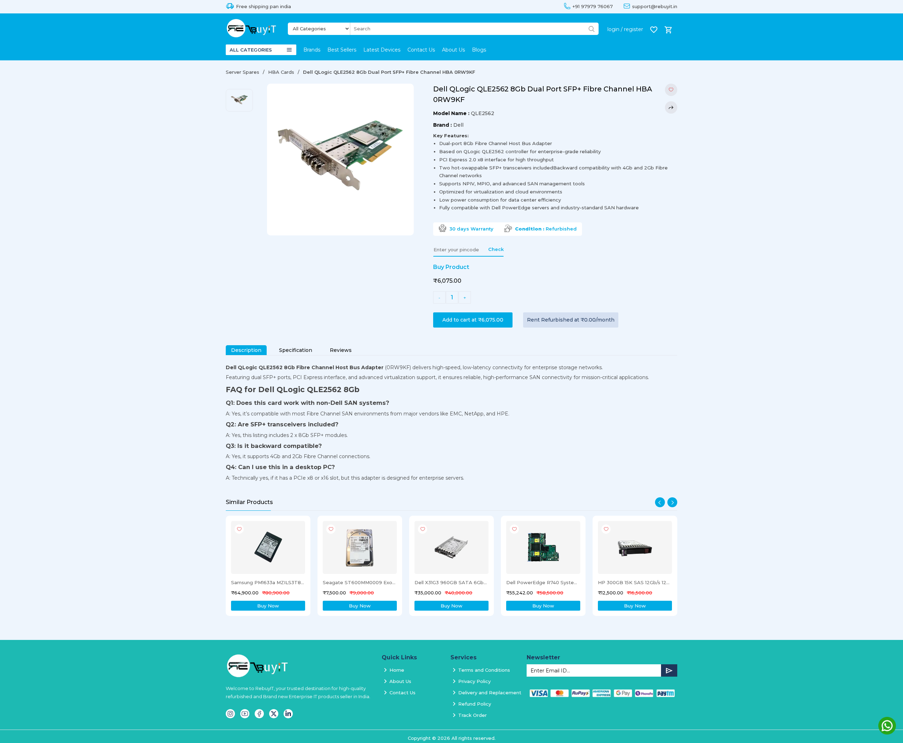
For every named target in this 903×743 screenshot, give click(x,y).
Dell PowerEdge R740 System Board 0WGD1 (451, 582)
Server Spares (242, 72)
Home (396, 670)
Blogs (479, 50)
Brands (311, 50)
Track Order (472, 715)
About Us (453, 50)
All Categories (251, 50)
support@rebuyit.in (654, 6)
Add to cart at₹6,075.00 (472, 320)
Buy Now (268, 606)
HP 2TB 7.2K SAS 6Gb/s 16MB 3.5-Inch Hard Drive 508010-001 (634, 582)
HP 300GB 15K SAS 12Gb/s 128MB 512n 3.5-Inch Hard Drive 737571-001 (543, 582)
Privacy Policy (474, 681)
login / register (625, 29)
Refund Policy (474, 704)
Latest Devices (381, 50)
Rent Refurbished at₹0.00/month (570, 320)
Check (496, 249)
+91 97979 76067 (592, 6)
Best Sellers (341, 50)
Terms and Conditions (484, 670)
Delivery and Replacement (489, 692)
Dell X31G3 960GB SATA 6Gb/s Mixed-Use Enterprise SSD (359, 582)
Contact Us (421, 50)
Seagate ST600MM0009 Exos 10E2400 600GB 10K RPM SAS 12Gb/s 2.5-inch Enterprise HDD (267, 582)
